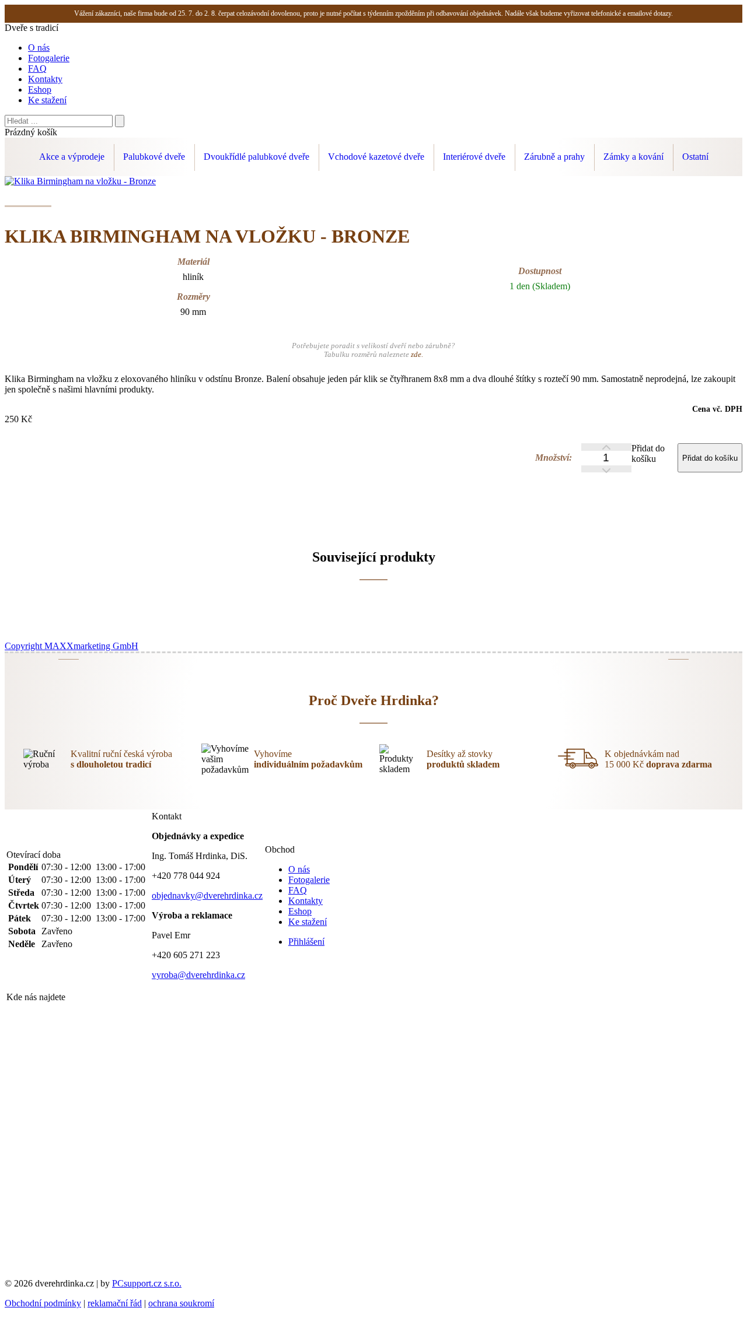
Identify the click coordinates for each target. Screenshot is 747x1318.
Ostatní (695, 157)
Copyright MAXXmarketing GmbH (71, 646)
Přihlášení (306, 942)
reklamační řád (115, 1303)
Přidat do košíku (648, 453)
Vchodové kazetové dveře (376, 157)
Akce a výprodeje (71, 157)
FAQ (37, 68)
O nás (39, 47)
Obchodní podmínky (43, 1303)
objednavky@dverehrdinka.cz (207, 895)
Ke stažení (47, 100)
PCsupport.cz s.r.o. (146, 1283)
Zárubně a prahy (554, 157)
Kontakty (45, 79)
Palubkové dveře (154, 157)
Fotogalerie (48, 58)
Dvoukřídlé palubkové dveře (256, 157)
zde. (417, 354)
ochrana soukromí (181, 1303)
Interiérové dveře (474, 157)
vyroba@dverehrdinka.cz (198, 975)
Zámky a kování (633, 157)
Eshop (39, 89)
